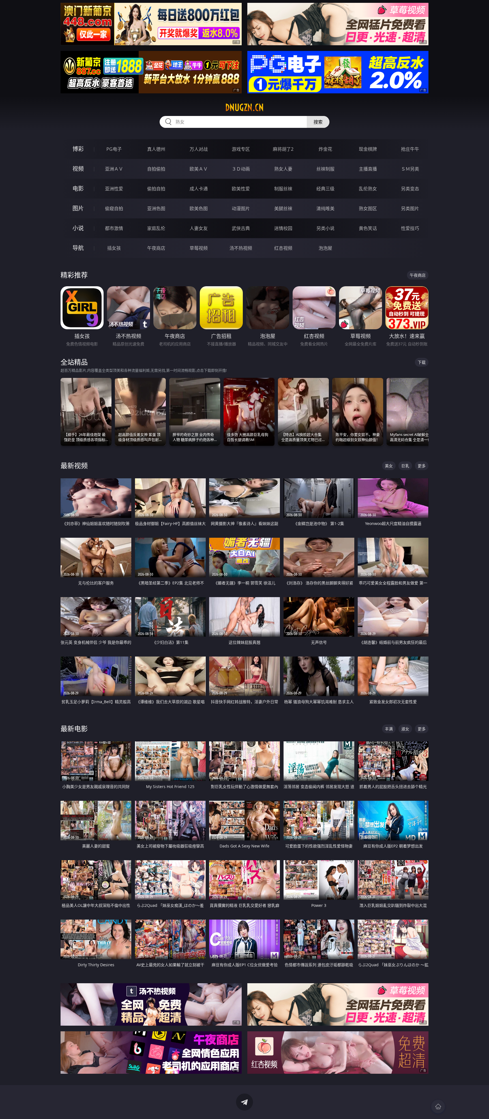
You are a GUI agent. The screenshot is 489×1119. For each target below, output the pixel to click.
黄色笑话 (368, 228)
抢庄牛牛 (410, 149)
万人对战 (199, 149)
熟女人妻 (283, 169)
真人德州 (156, 149)
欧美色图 (199, 208)
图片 (78, 208)
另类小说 (325, 228)
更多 (422, 465)
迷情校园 (283, 228)
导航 (78, 248)
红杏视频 (283, 248)
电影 (78, 188)
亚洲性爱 (114, 189)
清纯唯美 (325, 208)
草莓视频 (199, 248)
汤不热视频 (241, 248)
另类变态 (410, 189)
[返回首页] (438, 1106)
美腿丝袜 (283, 208)
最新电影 (74, 728)
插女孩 (114, 248)
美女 (389, 465)
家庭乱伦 (156, 228)
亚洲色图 (156, 208)
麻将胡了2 (283, 149)
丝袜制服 (325, 169)
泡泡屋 (325, 248)
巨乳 (405, 465)
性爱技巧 (410, 228)
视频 (78, 169)
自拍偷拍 (156, 169)
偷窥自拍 (114, 208)
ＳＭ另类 (410, 169)
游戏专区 (241, 149)
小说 (78, 228)
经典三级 (325, 189)
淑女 (405, 728)
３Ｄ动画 (241, 169)
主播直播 (368, 169)
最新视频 (74, 465)
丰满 (389, 728)
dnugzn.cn (244, 107)
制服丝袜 (283, 189)
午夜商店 (156, 248)
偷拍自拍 (156, 189)
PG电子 (114, 149)
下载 (422, 362)
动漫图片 (241, 208)
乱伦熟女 (368, 189)
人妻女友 (199, 228)
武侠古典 (241, 228)
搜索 (318, 122)
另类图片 (410, 208)
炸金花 (325, 149)
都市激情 (114, 228)
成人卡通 (199, 189)
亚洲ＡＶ (114, 169)
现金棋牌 (368, 149)
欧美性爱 (241, 189)
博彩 (78, 149)
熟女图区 (368, 208)
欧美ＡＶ (199, 169)
